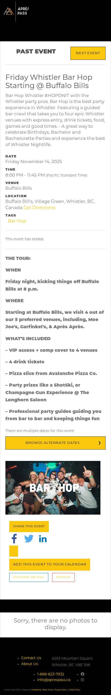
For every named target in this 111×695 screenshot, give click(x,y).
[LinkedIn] (43, 538)
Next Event (88, 53)
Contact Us (31, 658)
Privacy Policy (60, 690)
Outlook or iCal (28, 577)
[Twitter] (29, 538)
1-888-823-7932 (50, 674)
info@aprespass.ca (53, 680)
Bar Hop (17, 221)
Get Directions (39, 208)
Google (63, 577)
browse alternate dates (53, 443)
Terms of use (47, 690)
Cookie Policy (74, 690)
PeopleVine (36, 690)
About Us (29, 664)
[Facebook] (14, 538)
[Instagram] (82, 680)
